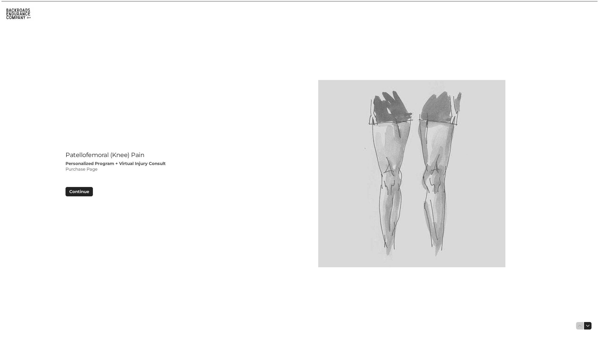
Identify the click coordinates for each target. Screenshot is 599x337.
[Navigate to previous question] (580, 326)
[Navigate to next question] (588, 326)
